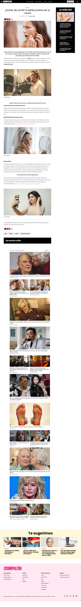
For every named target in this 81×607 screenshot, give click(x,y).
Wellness (27, 7)
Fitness (45, 1)
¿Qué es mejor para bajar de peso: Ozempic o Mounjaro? (31, 552)
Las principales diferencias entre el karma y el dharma (64, 43)
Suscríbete (70, 1)
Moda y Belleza (39, 1)
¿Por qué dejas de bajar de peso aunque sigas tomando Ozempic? (68, 552)
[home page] (7, 1)
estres (11, 233)
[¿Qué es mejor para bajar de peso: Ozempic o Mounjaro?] (31, 542)
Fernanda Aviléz (32, 16)
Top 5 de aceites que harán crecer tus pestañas (28, 183)
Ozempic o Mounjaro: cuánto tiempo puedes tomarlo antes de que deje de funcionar (65, 25)
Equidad (50, 1)
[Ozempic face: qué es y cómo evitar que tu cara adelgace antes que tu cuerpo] (50, 542)
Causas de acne (25, 233)
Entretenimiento (30, 1)
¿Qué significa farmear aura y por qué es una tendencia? (65, 49)
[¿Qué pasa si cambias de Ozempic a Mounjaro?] (12, 542)
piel (6, 233)
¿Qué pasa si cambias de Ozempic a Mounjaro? (12, 552)
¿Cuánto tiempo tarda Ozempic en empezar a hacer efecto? (65, 32)
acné (16, 233)
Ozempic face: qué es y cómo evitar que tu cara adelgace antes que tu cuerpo (49, 553)
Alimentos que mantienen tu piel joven (25, 124)
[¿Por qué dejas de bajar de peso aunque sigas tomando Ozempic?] (68, 542)
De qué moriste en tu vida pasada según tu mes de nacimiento (66, 37)
